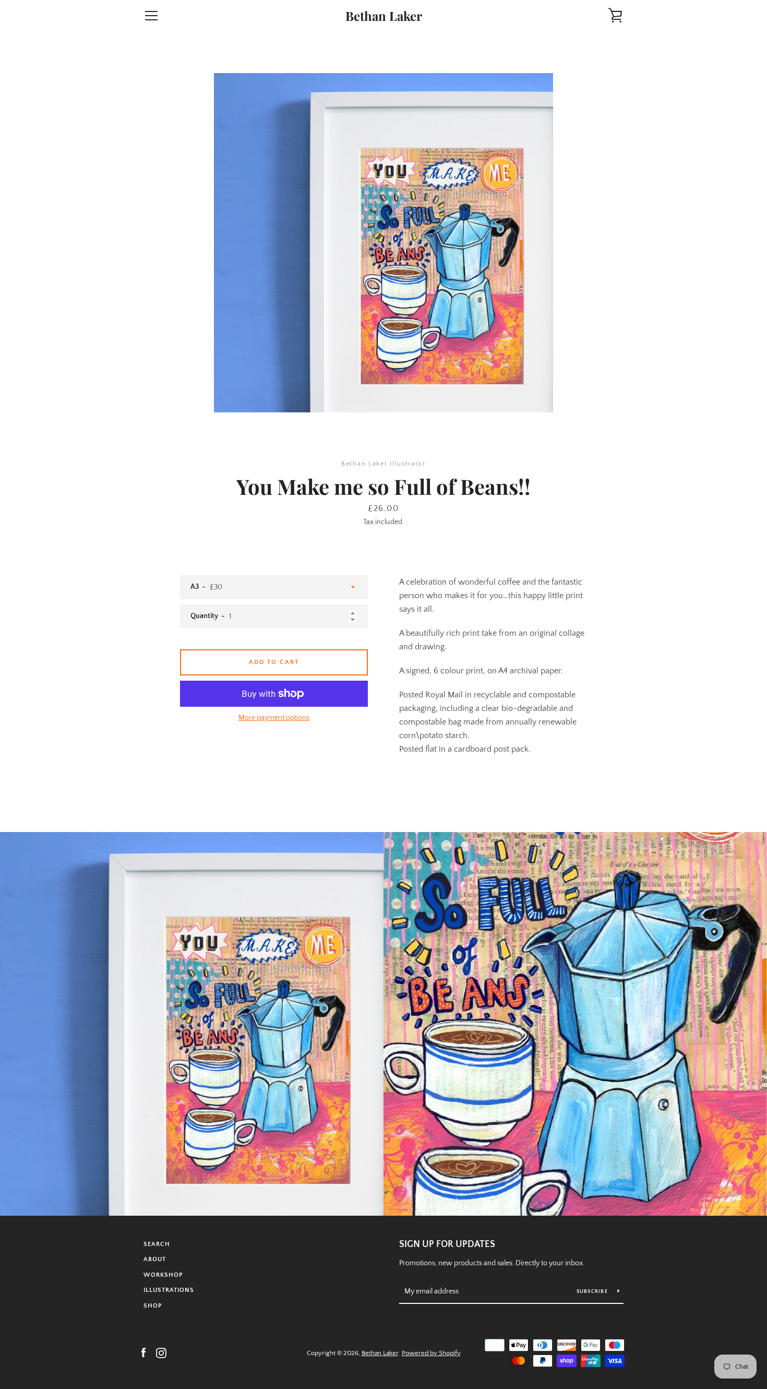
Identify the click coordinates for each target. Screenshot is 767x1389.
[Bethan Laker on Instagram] (161, 1352)
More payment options (273, 718)
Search (156, 1244)
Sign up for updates (447, 1244)
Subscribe (593, 1292)
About (154, 1259)
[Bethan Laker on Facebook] (143, 1352)
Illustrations (168, 1290)
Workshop (163, 1275)
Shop (152, 1305)
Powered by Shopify (431, 1353)
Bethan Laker (383, 15)
